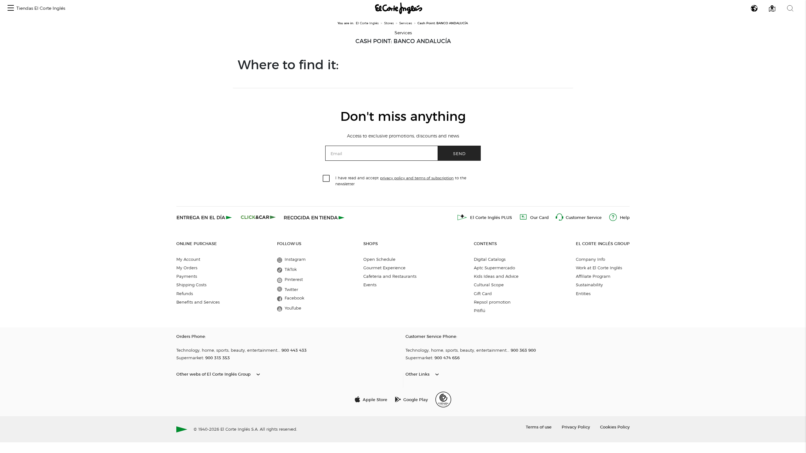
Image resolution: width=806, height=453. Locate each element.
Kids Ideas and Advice (496, 276)
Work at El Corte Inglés (599, 267)
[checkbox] (326, 178)
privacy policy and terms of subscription (417, 178)
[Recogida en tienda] (314, 217)
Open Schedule (379, 259)
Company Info (590, 259)
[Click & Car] (258, 217)
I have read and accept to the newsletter (400, 180)
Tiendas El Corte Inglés (40, 8)
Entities (583, 293)
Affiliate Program (593, 276)
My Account (188, 259)
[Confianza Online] (443, 399)
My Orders (186, 267)
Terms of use (539, 427)
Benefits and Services (198, 302)
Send (459, 153)
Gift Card (483, 293)
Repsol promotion (492, 302)
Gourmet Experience (384, 267)
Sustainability (589, 284)
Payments (186, 276)
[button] (11, 8)
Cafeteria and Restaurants (390, 276)
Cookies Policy (615, 427)
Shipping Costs (191, 284)
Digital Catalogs (490, 259)
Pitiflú (479, 310)
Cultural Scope (489, 284)
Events (370, 284)
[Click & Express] (204, 217)
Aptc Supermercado (494, 267)
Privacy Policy (576, 427)
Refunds (184, 293)
